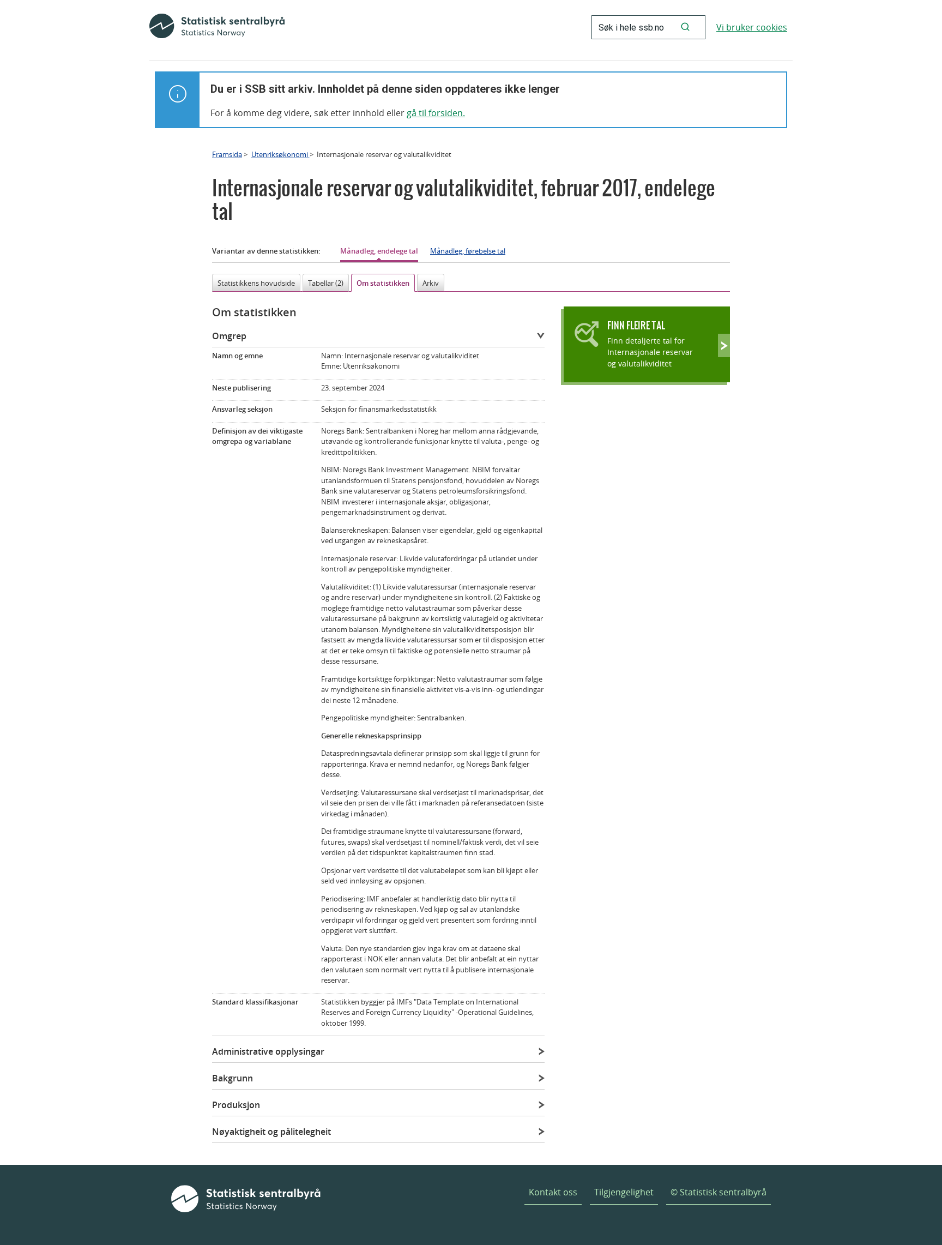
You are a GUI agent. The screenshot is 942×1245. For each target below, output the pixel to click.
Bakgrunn (232, 1078)
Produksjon (236, 1105)
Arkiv (430, 283)
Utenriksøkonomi (280, 154)
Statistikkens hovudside (256, 283)
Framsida (227, 154)
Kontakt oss (553, 1192)
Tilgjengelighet (624, 1192)
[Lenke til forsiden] (217, 27)
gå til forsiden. (436, 113)
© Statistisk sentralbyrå (718, 1192)
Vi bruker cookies (751, 27)
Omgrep (229, 336)
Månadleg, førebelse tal (467, 251)
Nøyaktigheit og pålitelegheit (271, 1132)
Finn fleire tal (636, 325)
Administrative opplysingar (268, 1051)
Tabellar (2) (325, 283)
